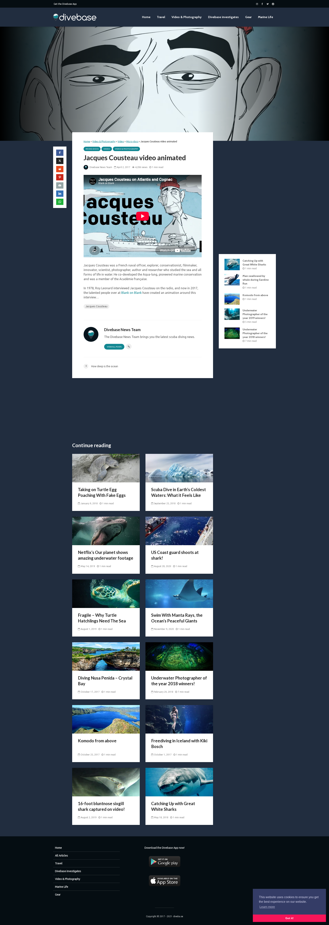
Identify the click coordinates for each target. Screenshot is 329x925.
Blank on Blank (131, 292)
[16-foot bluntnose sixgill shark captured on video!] (106, 781)
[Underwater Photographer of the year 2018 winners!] (179, 656)
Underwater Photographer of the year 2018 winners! (179, 680)
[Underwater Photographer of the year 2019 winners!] (232, 314)
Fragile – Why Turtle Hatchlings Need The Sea (102, 618)
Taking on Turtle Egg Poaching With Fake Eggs (102, 492)
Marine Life (265, 17)
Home (146, 17)
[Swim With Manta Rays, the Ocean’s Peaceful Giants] (179, 593)
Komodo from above (97, 740)
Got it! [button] (289, 918)
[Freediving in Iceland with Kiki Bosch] (179, 719)
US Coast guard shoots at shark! (175, 555)
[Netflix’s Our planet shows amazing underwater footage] (106, 530)
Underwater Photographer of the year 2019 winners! (255, 314)
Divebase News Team (100, 167)
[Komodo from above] (106, 719)
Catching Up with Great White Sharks (173, 806)
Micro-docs (132, 141)
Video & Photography (187, 17)
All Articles (61, 855)
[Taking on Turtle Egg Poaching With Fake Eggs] (106, 467)
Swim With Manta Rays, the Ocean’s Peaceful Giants (177, 618)
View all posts (114, 347)
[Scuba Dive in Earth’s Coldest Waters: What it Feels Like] (179, 467)
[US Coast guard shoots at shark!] (179, 530)
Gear (248, 17)
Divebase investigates (223, 17)
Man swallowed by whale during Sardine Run (256, 279)
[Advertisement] (142, 410)
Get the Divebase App (65, 4)
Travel (161, 17)
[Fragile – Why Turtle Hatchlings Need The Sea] (106, 593)
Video (121, 141)
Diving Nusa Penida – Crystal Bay (105, 680)
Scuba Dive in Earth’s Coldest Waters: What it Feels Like (178, 492)
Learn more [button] (267, 906)
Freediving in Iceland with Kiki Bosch (179, 743)
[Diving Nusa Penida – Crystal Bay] (106, 656)
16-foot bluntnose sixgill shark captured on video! (101, 806)
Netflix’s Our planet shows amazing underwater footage (105, 555)
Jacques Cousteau (96, 306)
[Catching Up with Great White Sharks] (179, 781)
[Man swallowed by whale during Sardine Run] (232, 279)
